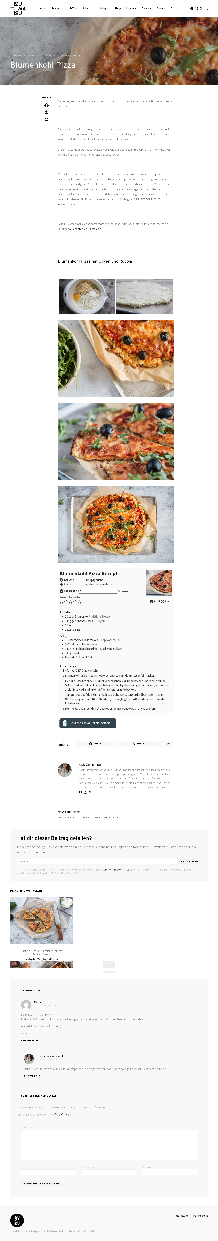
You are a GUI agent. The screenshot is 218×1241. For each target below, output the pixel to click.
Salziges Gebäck (42, 954)
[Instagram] (196, 8)
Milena (38, 1002)
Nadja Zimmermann (20, 75)
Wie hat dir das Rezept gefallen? (35, 1115)
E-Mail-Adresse (91, 1167)
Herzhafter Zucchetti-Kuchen (41, 959)
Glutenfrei (16, 55)
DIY (72, 8)
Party (174, 8)
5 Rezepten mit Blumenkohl (85, 229)
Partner (161, 8)
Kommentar (27, 1127)
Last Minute (30, 55)
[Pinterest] (201, 8)
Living (102, 8)
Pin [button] (166, 601)
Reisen (86, 8)
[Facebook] (191, 8)
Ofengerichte (64, 55)
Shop (118, 8)
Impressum (181, 1215)
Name (25, 1167)
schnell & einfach (90, 817)
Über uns (131, 8)
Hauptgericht (67, 817)
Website (147, 1167)
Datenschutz (200, 1215)
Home (42, 8)
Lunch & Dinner (47, 55)
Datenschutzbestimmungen (117, 870)
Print (156, 601)
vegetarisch (112, 817)
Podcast (146, 8)
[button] (62, 601)
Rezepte (56, 8)
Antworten (29, 1040)
